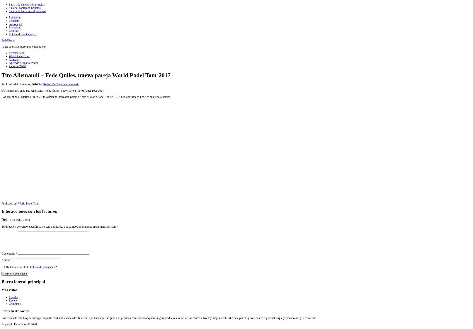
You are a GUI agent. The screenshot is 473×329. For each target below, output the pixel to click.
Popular (13, 297)
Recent (13, 300)
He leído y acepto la (31, 267)
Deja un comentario (67, 84)
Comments (15, 303)
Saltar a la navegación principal (27, 4)
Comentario (9, 253)
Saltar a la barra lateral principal (27, 11)
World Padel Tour (28, 203)
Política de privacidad (43, 267)
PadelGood (8, 40)
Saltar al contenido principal (25, 7)
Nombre (6, 260)
